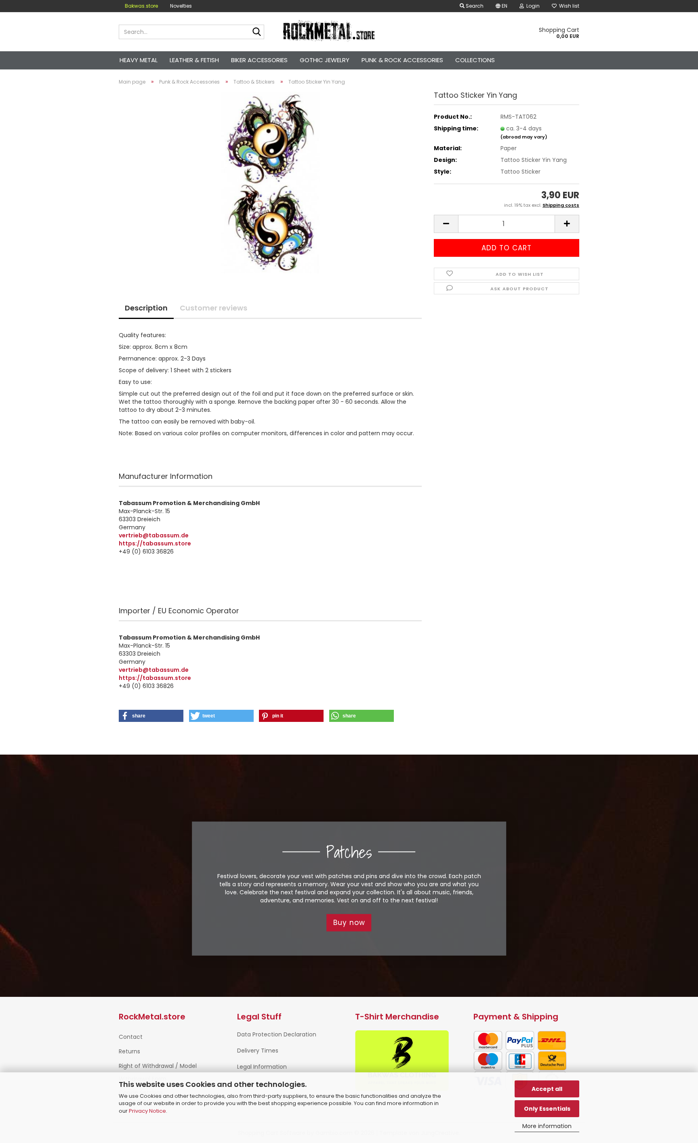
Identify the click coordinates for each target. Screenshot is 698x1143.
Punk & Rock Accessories (402, 60)
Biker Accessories (259, 60)
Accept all (547, 1089)
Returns (129, 1051)
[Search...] (256, 32)
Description (146, 308)
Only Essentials (547, 1109)
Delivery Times (257, 1051)
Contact (131, 1037)
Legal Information (262, 1067)
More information (547, 1126)
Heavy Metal (139, 60)
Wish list (568, 5)
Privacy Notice (147, 1111)
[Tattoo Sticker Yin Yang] (270, 182)
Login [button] (532, 5)
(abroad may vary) (523, 137)
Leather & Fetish (194, 60)
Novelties (181, 5)
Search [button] (474, 5)
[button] (501, 6)
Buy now (349, 922)
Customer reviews (213, 308)
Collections (475, 60)
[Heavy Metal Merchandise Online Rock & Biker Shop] (329, 32)
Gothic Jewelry (324, 60)
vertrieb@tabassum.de (154, 535)
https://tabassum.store (155, 543)
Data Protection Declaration (276, 1034)
